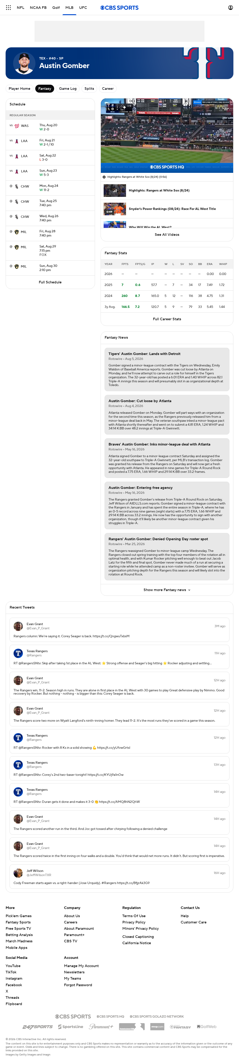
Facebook (14, 985)
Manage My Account (81, 966)
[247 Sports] (37, 1026)
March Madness (19, 941)
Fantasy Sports (18, 922)
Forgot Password (78, 985)
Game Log (68, 88)
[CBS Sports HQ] (110, 1016)
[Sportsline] (70, 1026)
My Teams (72, 978)
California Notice (136, 943)
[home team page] (16, 126)
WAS (24, 126)
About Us (72, 916)
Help (185, 916)
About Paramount (79, 928)
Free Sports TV (18, 928)
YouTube (13, 966)
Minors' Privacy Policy (140, 928)
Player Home (19, 88)
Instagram (14, 978)
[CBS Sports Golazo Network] (157, 1016)
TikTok (11, 972)
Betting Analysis (19, 935)
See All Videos (167, 234)
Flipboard (14, 1004)
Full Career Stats (167, 319)
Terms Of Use (134, 916)
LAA (24, 141)
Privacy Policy (133, 922)
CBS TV (70, 941)
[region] (167, 135)
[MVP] (157, 1025)
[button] (8, 7)
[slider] (167, 159)
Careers (70, 922)
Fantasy (44, 88)
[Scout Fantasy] (180, 1026)
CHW (25, 187)
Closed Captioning (138, 936)
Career (108, 88)
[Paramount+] (101, 1025)
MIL (24, 232)
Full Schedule (50, 282)
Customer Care (194, 922)
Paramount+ (74, 935)
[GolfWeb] (207, 1026)
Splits (89, 88)
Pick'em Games (19, 916)
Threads (12, 997)
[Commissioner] (132, 1025)
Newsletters (74, 972)
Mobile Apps (16, 947)
